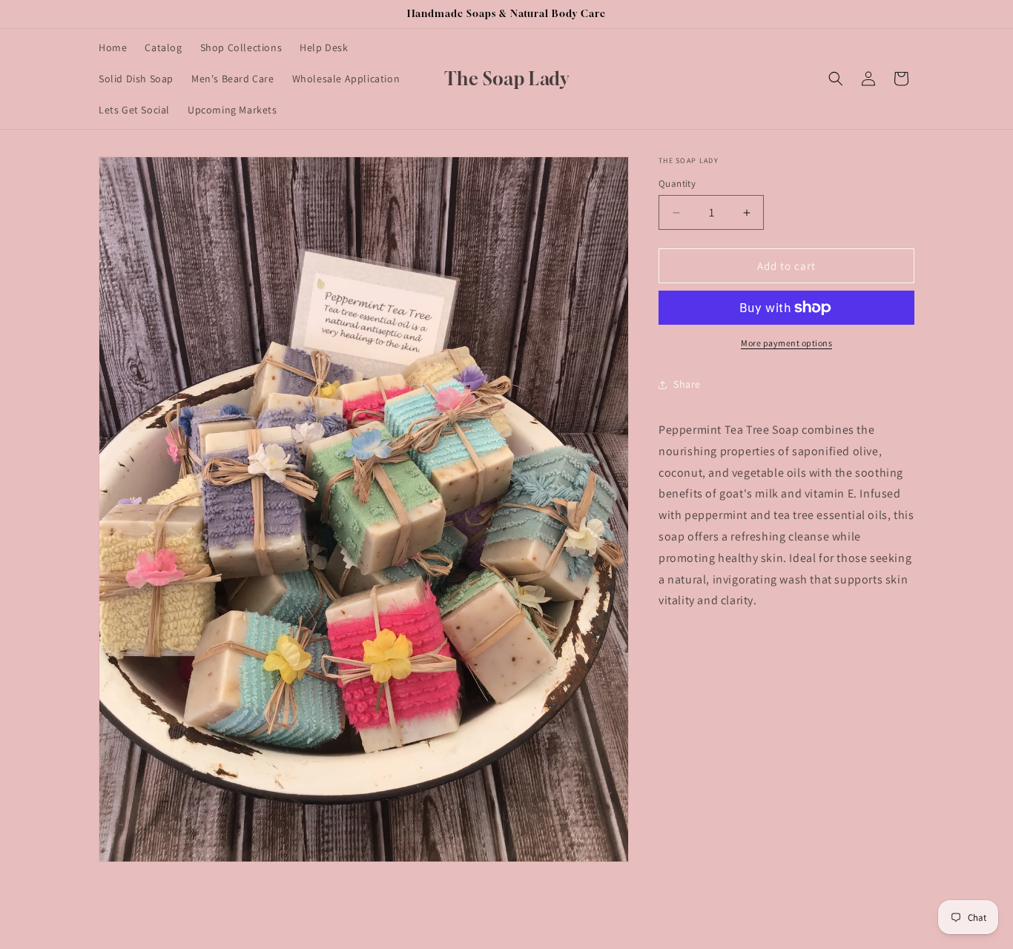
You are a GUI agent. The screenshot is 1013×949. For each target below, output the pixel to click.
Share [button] (687, 384)
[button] (835, 78)
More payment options (786, 342)
